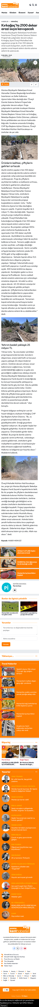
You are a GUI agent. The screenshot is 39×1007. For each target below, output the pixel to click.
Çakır (13, 913)
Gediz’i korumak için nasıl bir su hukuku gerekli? (23, 819)
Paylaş (6, 84)
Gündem (13, 12)
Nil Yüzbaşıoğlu (17, 903)
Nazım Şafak (16, 815)
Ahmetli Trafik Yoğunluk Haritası (14, 957)
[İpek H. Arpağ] (6, 808)
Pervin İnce (17, 586)
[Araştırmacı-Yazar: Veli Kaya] (6, 788)
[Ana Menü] (36, 5)
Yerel (34, 973)
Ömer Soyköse (17, 797)
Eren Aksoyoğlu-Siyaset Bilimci (24, 883)
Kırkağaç (14, 21)
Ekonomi (22, 12)
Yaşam (27, 973)
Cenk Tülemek (17, 776)
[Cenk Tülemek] (6, 779)
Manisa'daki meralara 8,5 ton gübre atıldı (10, 613)
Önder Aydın (16, 825)
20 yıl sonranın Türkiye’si (20, 858)
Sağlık (5, 980)
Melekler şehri (16, 897)
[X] (17, 948)
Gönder (6, 644)
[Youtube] (25, 948)
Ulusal (20, 973)
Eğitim (34, 976)
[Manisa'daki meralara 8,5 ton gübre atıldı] (10, 606)
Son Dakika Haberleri (11, 963)
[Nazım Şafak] (6, 817)
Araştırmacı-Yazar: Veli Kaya (23, 786)
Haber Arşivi (8, 966)
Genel (5, 978)
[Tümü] (36, 656)
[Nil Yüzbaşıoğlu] (6, 905)
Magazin (33, 978)
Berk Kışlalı (16, 835)
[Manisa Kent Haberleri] (10, 5)
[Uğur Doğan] (6, 876)
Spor (28, 971)
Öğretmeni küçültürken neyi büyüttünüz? (21, 848)
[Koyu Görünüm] (30, 5)
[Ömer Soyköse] (6, 798)
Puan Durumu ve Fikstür (12, 959)
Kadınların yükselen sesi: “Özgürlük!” (20, 867)
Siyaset (31, 12)
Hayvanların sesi (17, 916)
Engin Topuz (16, 894)
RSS (7, 990)
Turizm (12, 973)
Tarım (5, 973)
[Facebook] (14, 948)
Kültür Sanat (23, 978)
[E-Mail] (14, 590)
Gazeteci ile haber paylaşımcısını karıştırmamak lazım (23, 829)
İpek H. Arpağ (16, 806)
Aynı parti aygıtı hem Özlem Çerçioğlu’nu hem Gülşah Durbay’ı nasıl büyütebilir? (24, 887)
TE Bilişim (25, 996)
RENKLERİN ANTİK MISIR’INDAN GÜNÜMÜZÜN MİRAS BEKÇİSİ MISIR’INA (23, 906)
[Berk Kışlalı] (6, 837)
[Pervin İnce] (6, 587)
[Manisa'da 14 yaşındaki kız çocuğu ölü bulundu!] (28, 606)
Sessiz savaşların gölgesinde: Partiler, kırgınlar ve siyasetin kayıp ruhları (22, 809)
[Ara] (33, 5)
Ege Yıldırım (16, 844)
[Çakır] (6, 915)
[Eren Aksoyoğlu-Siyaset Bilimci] (6, 885)
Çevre (19, 976)
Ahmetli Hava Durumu (11, 954)
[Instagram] (21, 948)
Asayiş (13, 971)
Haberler (4, 21)
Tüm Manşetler (9, 961)
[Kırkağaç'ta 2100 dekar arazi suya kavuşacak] (19, 70)
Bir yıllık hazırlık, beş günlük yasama (21, 780)
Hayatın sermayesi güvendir (22, 877)
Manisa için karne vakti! (20, 800)
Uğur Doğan (16, 875)
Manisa (4, 12)
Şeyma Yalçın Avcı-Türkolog (23, 864)
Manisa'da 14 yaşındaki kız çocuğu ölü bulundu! (28, 613)
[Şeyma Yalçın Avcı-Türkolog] (6, 866)
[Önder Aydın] (6, 827)
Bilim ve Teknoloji (8, 976)
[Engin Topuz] (6, 895)
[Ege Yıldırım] (6, 847)
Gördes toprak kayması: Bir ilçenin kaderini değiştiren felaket (24, 790)
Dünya (26, 976)
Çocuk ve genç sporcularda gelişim (21, 838)
